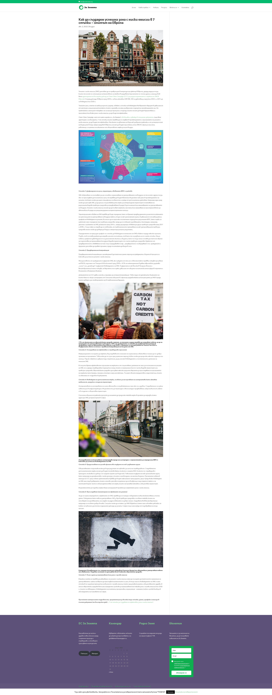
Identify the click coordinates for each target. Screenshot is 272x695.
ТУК (153, 636)
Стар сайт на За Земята (142, 686)
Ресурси (164, 7)
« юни (111, 672)
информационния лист (181, 663)
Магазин (95, 653)
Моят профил (84, 686)
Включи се (173, 7)
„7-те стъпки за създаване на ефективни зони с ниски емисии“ (130, 602)
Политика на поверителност (101, 686)
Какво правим (143, 7)
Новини (156, 7)
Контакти (185, 7)
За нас (134, 7)
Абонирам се (181, 673)
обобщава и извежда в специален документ (137, 117)
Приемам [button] (170, 692)
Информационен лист (123, 686)
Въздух (92, 26)
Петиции (84, 653)
